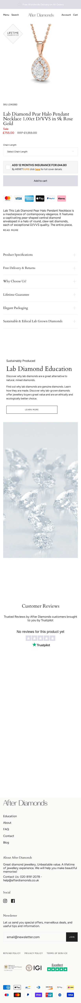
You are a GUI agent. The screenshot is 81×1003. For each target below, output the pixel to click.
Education (10, 816)
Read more (10, 230)
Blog (6, 842)
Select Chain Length (17, 151)
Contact (8, 836)
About (7, 822)
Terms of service (57, 953)
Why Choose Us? (14, 281)
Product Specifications (18, 255)
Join (72, 937)
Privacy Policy (34, 953)
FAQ (6, 829)
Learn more (32, 409)
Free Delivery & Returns (19, 268)
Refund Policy (12, 953)
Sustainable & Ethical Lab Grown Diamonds (32, 321)
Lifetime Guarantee (16, 295)
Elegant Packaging (15, 308)
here (37, 169)
